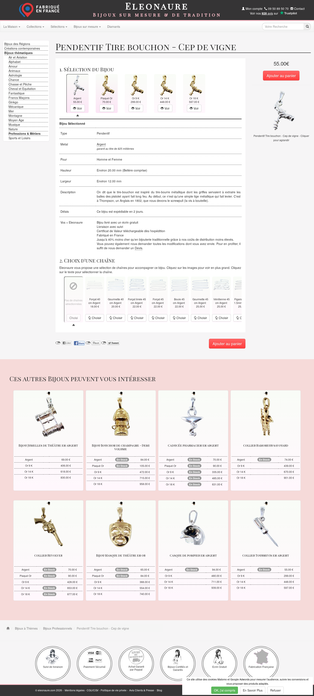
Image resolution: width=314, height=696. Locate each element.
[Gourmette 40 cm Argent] (115, 284)
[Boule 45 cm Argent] (179, 284)
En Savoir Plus (253, 690)
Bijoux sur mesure (86, 26)
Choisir (96, 318)
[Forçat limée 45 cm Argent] (137, 284)
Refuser (275, 690)
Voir (79, 108)
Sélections (58, 26)
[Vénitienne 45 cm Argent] (221, 284)
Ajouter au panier (281, 75)
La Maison (10, 26)
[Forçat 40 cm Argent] (94, 284)
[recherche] (307, 26)
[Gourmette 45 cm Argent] (200, 284)
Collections (34, 26)
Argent (101, 144)
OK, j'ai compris (224, 690)
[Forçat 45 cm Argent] (158, 284)
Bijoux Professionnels (57, 628)
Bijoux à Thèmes (26, 628)
